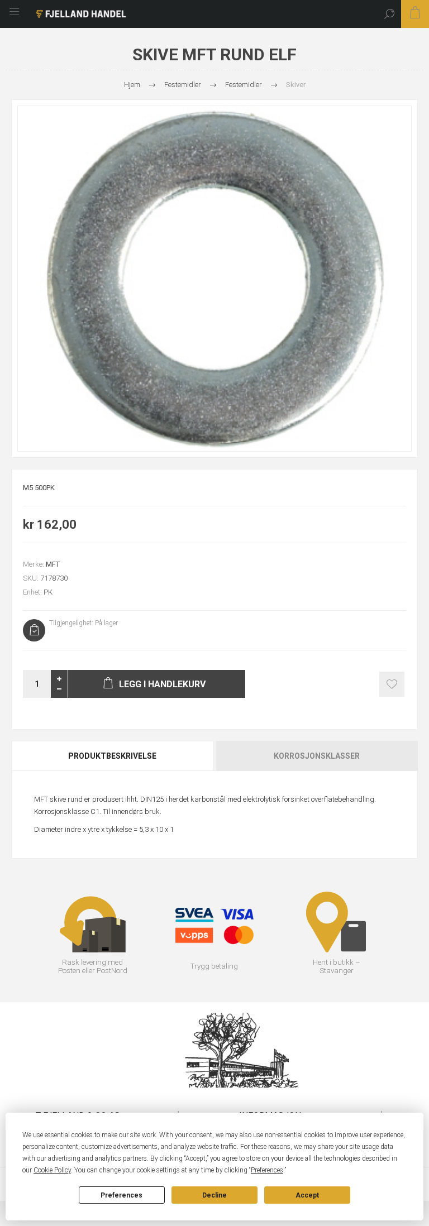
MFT (53, 564)
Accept (307, 1195)
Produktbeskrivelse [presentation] (112, 755)
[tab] (112, 756)
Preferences (121, 1195)
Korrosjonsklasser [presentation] (317, 755)
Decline (214, 1195)
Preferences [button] (267, 1170)
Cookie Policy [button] (52, 1170)
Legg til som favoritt (391, 684)
